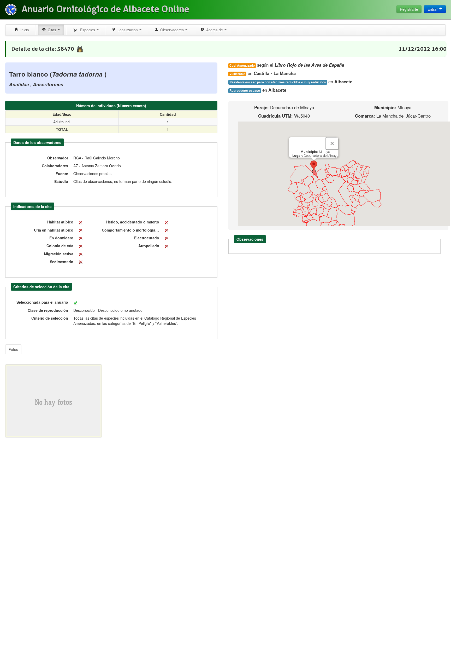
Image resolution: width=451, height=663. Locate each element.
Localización (127, 29)
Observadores (171, 29)
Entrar (433, 9)
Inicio (23, 29)
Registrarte (409, 9)
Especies (87, 29)
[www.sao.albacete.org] (10, 9)
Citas (51, 29)
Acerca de (214, 29)
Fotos (13, 349)
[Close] (332, 143)
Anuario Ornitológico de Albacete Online (105, 9)
